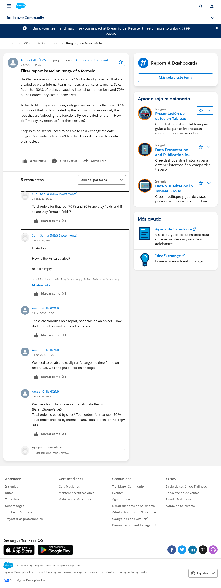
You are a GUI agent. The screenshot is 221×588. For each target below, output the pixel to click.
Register (134, 28)
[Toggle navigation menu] (212, 18)
